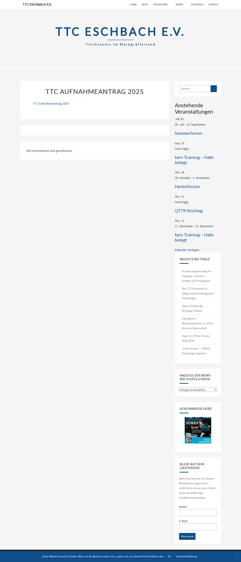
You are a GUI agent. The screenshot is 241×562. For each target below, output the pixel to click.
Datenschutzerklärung (186, 556)
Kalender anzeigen (187, 250)
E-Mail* (183, 521)
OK (169, 556)
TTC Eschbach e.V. (37, 4)
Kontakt (213, 4)
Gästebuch (197, 4)
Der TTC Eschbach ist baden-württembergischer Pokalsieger (198, 293)
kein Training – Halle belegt (194, 160)
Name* (183, 506)
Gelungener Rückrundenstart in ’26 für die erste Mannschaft (197, 323)
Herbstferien (187, 186)
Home (134, 4)
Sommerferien (188, 133)
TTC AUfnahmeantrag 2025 (51, 103)
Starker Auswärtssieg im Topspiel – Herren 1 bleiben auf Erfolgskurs (196, 275)
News (145, 4)
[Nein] (236, 556)
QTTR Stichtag (189, 210)
